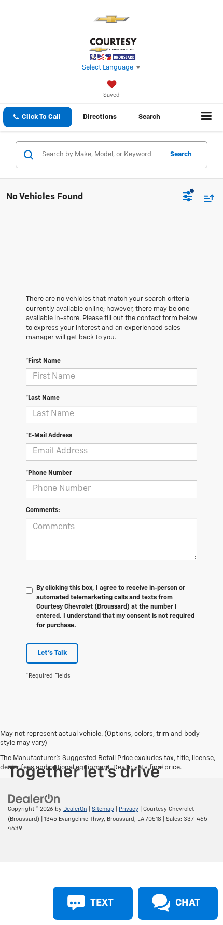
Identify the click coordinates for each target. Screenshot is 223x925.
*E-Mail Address (49, 436)
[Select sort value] (206, 198)
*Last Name (43, 398)
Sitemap (103, 809)
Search (181, 154)
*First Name (43, 361)
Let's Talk (52, 653)
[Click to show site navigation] (206, 117)
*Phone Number (49, 473)
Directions (100, 117)
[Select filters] (187, 197)
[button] (37, 117)
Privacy (128, 809)
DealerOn (75, 809)
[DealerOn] (34, 799)
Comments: (43, 510)
